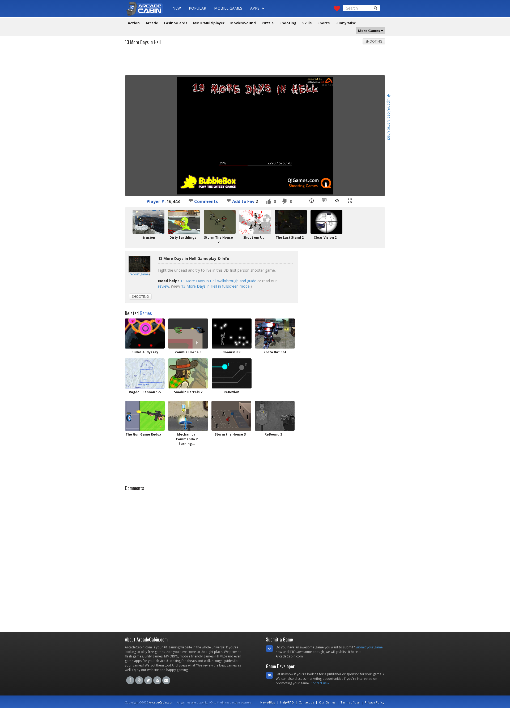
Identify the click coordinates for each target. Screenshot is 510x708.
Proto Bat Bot (275, 352)
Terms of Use (350, 702)
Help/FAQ (287, 702)
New (176, 8)
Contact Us (306, 702)
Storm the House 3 (230, 434)
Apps (255, 8)
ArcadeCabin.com (161, 702)
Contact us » (320, 683)
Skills (307, 22)
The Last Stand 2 (290, 237)
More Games (369, 30)
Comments (205, 201)
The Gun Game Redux (143, 434)
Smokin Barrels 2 (188, 392)
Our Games (327, 702)
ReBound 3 (273, 434)
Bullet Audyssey (144, 352)
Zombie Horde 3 (188, 352)
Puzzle (268, 22)
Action (134, 22)
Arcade (152, 22)
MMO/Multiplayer (208, 22)
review (163, 286)
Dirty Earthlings (182, 237)
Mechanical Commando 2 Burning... (187, 439)
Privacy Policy (374, 702)
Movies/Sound (243, 22)
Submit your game (369, 647)
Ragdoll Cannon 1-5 (145, 392)
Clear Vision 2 (325, 237)
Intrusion (147, 237)
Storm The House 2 (218, 239)
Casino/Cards (175, 22)
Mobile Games (228, 8)
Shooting (287, 22)
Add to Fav (243, 201)
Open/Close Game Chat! (389, 118)
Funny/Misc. (346, 22)
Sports (323, 22)
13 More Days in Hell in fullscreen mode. (215, 286)
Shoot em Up (254, 237)
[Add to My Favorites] (228, 200)
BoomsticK (232, 352)
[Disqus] (255, 559)
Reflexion (231, 392)
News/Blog (267, 702)
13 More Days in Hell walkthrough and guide (218, 280)
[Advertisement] (255, 62)
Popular (197, 8)
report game (139, 274)
